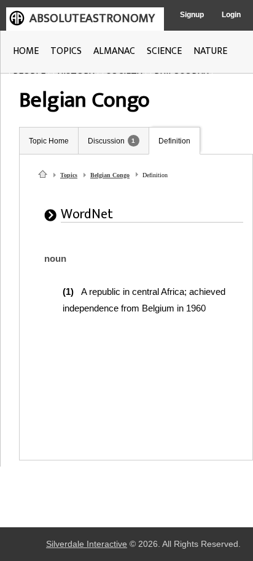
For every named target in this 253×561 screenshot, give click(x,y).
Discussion (106, 141)
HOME (26, 51)
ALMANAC (114, 51)
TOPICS (66, 51)
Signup (192, 14)
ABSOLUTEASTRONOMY (92, 18)
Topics (68, 175)
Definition (174, 141)
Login (231, 14)
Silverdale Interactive (86, 544)
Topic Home (49, 141)
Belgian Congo (110, 175)
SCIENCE (164, 51)
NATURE (210, 51)
